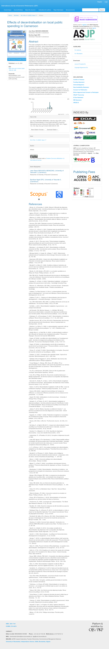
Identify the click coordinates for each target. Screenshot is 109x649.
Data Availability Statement (81, 87)
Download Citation (52, 129)
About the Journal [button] (30, 10)
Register (99, 2)
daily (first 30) (61, 114)
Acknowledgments (78, 85)
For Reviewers (78, 53)
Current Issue (7, 10)
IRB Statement (77, 100)
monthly (67, 114)
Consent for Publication (80, 90)
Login (106, 2)
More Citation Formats (37, 129)
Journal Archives (18, 10)
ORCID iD (76, 102)
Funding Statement (78, 82)
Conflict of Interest (78, 79)
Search (102, 10)
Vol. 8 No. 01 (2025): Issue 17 (29, 15)
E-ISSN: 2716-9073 (11, 626)
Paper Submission (58, 10)
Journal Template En (80, 64)
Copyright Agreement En (81, 67)
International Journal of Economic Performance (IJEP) (19, 6)
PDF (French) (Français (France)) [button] (17, 59)
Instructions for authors (45, 10)
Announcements (70, 10)
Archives (16, 15)
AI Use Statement (78, 97)
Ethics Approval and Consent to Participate (86, 92)
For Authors (78, 50)
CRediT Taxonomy (78, 95)
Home (10, 15)
